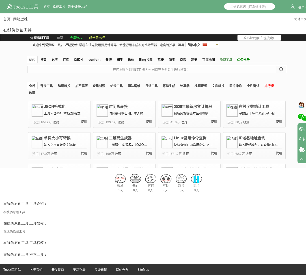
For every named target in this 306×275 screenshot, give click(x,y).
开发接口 (58, 269)
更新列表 (79, 269)
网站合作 (122, 269)
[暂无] (302, 129)
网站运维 (20, 18)
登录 (301, 7)
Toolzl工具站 (12, 269)
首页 (47, 6)
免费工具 (59, 6)
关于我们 (36, 269)
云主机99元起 (77, 6)
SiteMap (143, 269)
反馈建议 (101, 269)
